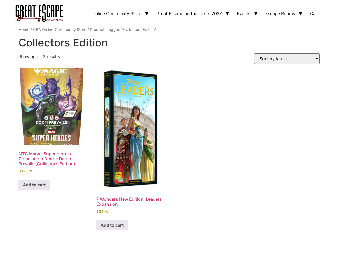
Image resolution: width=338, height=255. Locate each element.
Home (24, 29)
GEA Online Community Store (60, 29)
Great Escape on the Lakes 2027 (189, 13)
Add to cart (34, 184)
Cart (314, 13)
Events (243, 13)
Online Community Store (116, 13)
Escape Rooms (280, 13)
